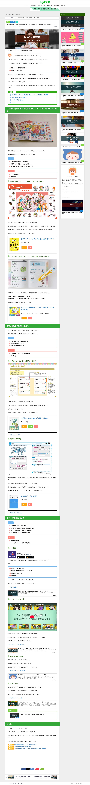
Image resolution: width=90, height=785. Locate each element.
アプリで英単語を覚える (17, 100)
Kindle (30, 426)
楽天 (30, 247)
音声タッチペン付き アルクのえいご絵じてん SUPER (37, 239)
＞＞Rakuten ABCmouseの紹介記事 (16, 670)
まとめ (12, 102)
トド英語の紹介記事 (13, 587)
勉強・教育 (56, 5)
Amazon (24, 247)
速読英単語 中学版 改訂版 (29, 496)
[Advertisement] (32, 758)
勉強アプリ (27, 5)
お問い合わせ (20, 783)
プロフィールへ (65, 189)
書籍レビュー (49, 5)
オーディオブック (41, 5)
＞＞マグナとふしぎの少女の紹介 (16, 644)
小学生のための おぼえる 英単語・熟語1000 (34, 418)
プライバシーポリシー (13, 783)
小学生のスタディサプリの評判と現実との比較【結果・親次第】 (30, 748)
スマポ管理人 (56, 26)
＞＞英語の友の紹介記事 (14, 434)
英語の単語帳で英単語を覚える (18, 97)
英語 (16, 21)
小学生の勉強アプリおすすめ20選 (22, 746)
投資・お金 (63, 5)
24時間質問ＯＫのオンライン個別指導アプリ (25, 744)
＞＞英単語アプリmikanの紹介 (15, 698)
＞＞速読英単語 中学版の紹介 (15, 512)
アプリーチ (29, 554)
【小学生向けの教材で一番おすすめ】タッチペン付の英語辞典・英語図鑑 (29, 94)
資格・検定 (33, 5)
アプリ (8, 21)
